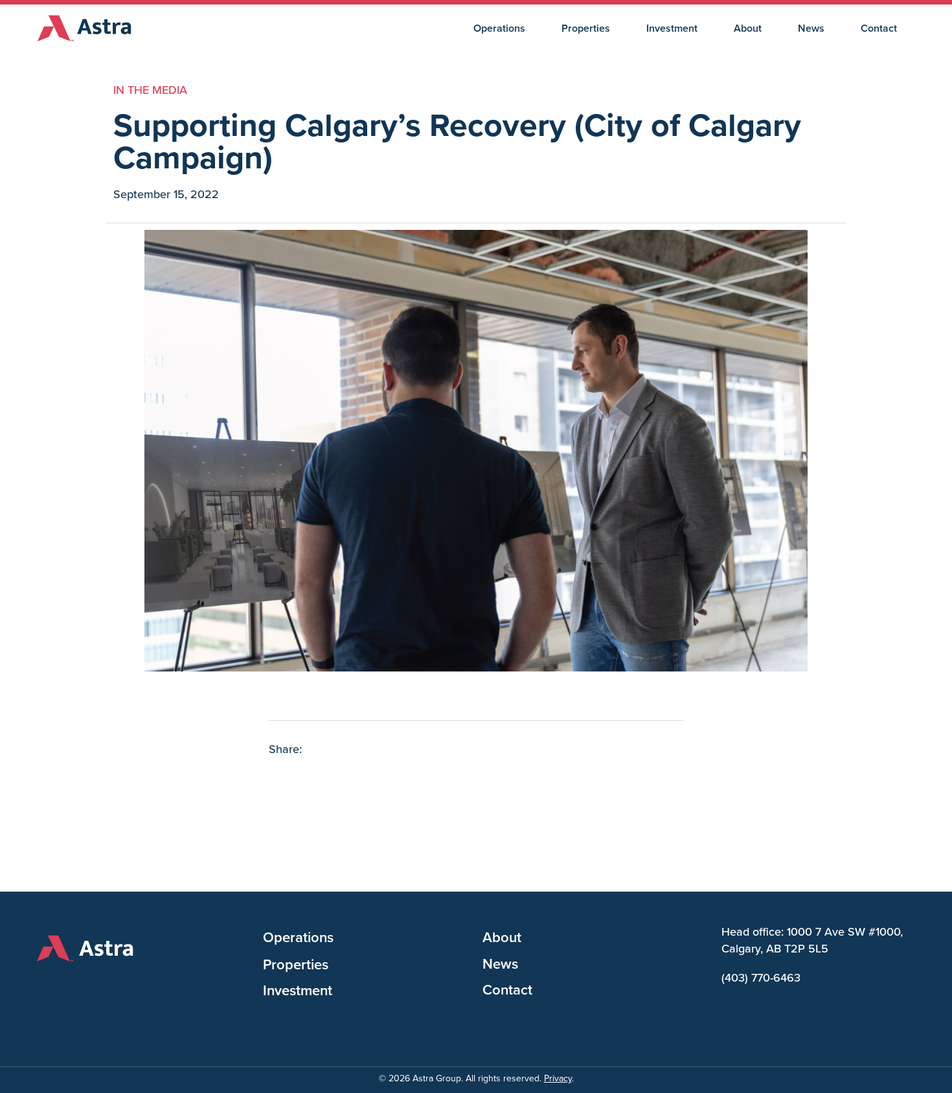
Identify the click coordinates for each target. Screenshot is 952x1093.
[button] (280, 779)
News (811, 28)
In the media (150, 90)
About (748, 28)
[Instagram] (72, 985)
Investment (671, 28)
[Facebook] (43, 985)
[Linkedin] (101, 985)
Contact (879, 28)
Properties (585, 28)
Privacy (558, 1078)
